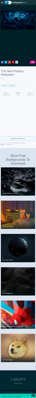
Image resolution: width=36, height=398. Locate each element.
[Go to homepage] (16, 2)
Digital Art (4, 224)
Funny (3, 357)
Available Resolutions (17, 139)
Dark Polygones (7, 293)
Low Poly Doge (7, 360)
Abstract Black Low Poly (10, 193)
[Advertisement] (18, 45)
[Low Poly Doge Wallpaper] (18, 348)
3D (3, 191)
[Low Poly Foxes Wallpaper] (18, 214)
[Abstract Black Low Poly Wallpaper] (18, 181)
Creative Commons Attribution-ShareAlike (15, 143)
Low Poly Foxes (7, 227)
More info (18, 396)
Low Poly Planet (7, 260)
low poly (4, 85)
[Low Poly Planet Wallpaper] (18, 248)
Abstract (4, 291)
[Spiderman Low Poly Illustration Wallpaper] (18, 314)
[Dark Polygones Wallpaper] (18, 281)
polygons (12, 85)
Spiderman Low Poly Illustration (12, 326)
